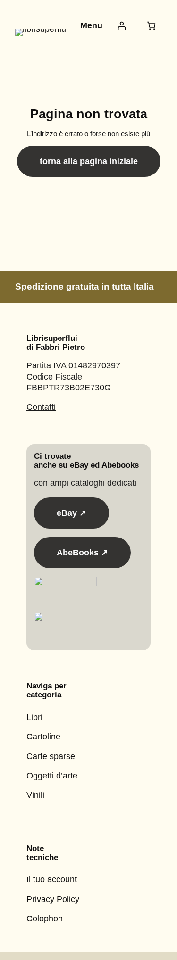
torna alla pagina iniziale (89, 161)
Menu (91, 25)
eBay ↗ (71, 513)
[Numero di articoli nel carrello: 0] (151, 25)
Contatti (41, 407)
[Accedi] (121, 25)
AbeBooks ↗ (82, 552)
